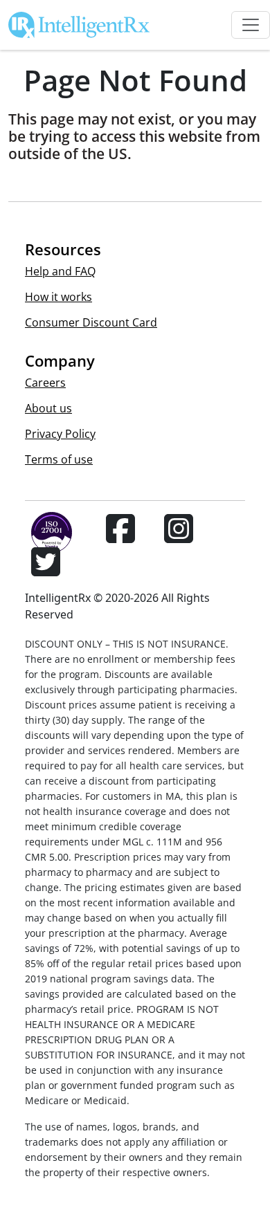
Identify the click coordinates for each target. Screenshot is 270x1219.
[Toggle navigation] (250, 25)
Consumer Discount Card (91, 322)
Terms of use (59, 459)
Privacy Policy (60, 433)
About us (48, 408)
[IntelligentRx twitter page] (45, 570)
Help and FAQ (60, 271)
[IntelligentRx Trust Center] (45, 536)
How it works (58, 296)
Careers (45, 382)
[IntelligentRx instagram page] (178, 536)
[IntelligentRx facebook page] (120, 536)
